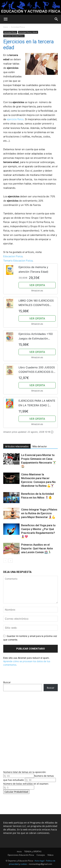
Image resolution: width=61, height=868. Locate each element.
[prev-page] (5, 561)
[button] (5, 19)
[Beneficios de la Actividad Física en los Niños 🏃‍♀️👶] (11, 497)
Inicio (5, 27)
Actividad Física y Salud (28, 32)
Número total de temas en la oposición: (24, 772)
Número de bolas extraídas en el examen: (26, 783)
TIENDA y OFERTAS (32, 851)
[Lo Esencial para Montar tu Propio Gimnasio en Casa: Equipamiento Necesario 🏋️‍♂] (11, 459)
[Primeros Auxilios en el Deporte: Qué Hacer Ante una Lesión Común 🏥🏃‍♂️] (11, 548)
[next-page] (10, 561)
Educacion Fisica (12, 256)
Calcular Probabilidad (16, 791)
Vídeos (50, 855)
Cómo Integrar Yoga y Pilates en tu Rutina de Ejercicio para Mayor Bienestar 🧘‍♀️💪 (39, 513)
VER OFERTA (37, 285)
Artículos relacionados (17, 446)
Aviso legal (39, 860)
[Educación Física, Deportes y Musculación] (30, 7)
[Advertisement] (30, 730)
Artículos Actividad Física (14, 36)
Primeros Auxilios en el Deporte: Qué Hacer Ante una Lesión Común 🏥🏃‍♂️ (37, 548)
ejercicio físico (15, 119)
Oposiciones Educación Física (21, 855)
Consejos (41, 855)
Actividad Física (18, 27)
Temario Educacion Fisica (18, 260)
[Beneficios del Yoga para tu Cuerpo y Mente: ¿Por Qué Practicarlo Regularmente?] (11, 529)
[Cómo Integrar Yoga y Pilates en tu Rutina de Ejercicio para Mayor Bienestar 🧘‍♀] (11, 513)
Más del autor (40, 446)
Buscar (7, 682)
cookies (23, 864)
